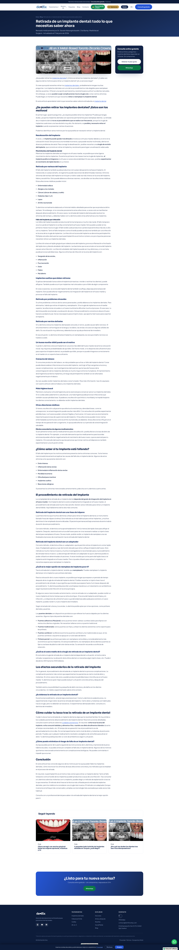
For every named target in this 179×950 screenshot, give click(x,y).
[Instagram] (37, 924)
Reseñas (97, 922)
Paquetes (72, 7)
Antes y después (100, 919)
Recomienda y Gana (99, 7)
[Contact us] (120, 916)
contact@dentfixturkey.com (128, 923)
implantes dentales (59, 78)
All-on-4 (74, 925)
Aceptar (119, 947)
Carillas (74, 922)
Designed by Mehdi (137, 940)
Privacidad (123, 940)
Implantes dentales (78, 916)
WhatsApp (129, 68)
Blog (78, 7)
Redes (125, 7)
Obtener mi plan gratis (129, 62)
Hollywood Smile (77, 919)
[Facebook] (46, 924)
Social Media (99, 925)
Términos (128, 940)
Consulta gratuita (144, 7)
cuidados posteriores (70, 723)
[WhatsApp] (174, 942)
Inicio (37, 17)
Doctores (98, 916)
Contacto (85, 7)
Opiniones (114, 7)
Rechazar (110, 947)
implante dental (100, 101)
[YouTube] (42, 924)
